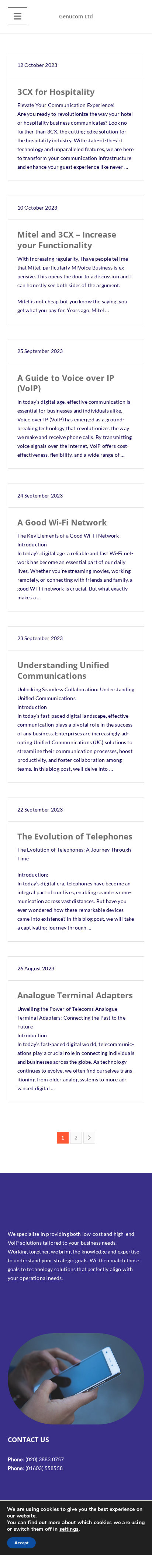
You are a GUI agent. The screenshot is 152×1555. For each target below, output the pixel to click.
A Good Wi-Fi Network (62, 522)
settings (69, 1529)
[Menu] (17, 16)
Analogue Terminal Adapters (75, 995)
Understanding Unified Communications (63, 670)
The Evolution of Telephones (74, 836)
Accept (21, 1543)
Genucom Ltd (76, 16)
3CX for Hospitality (56, 91)
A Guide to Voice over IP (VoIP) (66, 383)
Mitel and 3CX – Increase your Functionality (67, 239)
